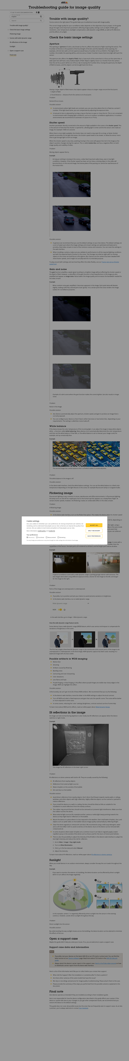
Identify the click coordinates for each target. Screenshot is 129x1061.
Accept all (94, 525)
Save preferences (94, 536)
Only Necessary (94, 531)
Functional (41, 537)
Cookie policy (42, 531)
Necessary (31, 537)
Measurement (52, 537)
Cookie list (52, 531)
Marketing (62, 537)
